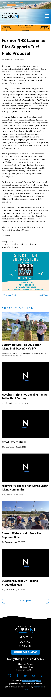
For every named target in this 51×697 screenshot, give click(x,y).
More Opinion (25, 600)
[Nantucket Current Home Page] (11, 16)
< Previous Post (9, 295)
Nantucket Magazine (31, 680)
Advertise (25, 646)
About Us (25, 637)
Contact (26, 642)
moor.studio (38, 686)
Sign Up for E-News (25, 652)
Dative (25, 689)
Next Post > (44, 295)
